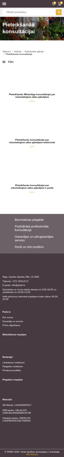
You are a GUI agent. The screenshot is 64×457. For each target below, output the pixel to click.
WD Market (32, 454)
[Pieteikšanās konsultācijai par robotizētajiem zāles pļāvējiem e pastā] (32, 170)
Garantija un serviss (12, 321)
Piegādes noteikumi (12, 366)
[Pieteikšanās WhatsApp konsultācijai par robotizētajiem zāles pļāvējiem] (32, 79)
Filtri (10, 62)
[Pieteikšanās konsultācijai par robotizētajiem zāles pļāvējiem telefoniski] (32, 124)
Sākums (6, 51)
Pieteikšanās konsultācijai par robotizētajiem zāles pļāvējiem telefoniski (32, 141)
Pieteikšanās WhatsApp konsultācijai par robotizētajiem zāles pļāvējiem (32, 95)
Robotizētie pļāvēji (34, 51)
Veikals (17, 51)
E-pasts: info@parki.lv (13, 285)
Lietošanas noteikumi (13, 362)
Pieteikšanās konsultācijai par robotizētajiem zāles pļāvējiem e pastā (32, 186)
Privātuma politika (11, 370)
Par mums (7, 317)
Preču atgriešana (11, 325)
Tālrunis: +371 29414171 (15, 281)
